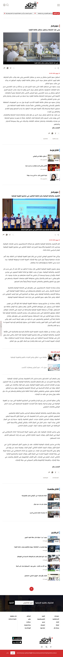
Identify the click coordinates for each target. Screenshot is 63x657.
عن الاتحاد (28, 622)
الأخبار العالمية (56, 619)
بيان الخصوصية (27, 625)
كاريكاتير (29, 616)
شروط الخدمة (28, 628)
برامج (29, 619)
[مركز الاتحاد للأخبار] (31, 5)
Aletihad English (12, 619)
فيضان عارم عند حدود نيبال (40, 504)
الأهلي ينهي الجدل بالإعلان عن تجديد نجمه (36, 166)
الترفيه (43, 616)
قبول (13, 653)
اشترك (11, 603)
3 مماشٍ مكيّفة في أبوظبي (40, 156)
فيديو (43, 622)
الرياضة (57, 625)
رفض (7, 653)
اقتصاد (57, 622)
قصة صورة (42, 628)
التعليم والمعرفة (41, 619)
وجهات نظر (56, 628)
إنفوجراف (43, 625)
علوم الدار (56, 616)
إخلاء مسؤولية (13, 616)
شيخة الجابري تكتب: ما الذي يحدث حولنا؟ (37, 176)
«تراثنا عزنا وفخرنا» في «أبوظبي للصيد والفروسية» (34, 496)
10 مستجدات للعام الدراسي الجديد (38, 513)
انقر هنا (31, 652)
